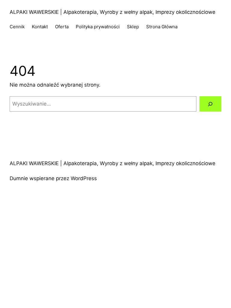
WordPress (84, 178)
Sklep (133, 26)
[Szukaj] (210, 104)
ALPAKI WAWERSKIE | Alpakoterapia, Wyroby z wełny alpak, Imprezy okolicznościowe (112, 12)
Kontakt (40, 26)
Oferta (62, 26)
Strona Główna (161, 26)
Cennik (17, 26)
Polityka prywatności (98, 26)
